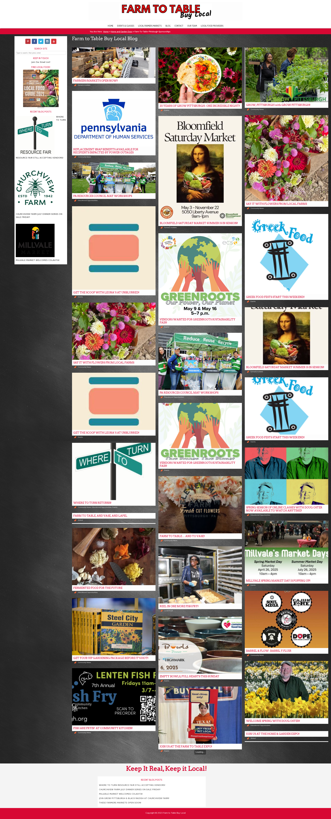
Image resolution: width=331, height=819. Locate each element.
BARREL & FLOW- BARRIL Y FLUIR (268, 650)
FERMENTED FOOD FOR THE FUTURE (97, 588)
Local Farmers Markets (150, 25)
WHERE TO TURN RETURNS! (92, 502)
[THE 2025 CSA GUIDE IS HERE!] (286, 774)
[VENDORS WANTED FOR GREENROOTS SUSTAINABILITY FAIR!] (200, 275)
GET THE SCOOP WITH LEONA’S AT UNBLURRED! (106, 292)
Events (166, 110)
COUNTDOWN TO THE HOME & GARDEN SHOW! (192, 816)
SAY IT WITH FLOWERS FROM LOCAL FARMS (276, 203)
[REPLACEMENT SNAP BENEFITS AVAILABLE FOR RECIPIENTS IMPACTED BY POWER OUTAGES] (114, 119)
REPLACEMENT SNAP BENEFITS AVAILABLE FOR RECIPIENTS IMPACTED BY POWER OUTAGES (105, 151)
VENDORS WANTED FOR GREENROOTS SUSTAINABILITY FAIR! (197, 321)
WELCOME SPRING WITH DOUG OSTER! (273, 721)
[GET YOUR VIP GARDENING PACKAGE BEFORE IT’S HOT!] (114, 626)
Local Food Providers (212, 25)
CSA (252, 810)
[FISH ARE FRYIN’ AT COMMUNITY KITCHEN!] (114, 696)
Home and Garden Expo (121, 31)
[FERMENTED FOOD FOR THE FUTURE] (114, 556)
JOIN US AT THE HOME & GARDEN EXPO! (272, 733)
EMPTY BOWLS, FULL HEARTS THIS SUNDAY (189, 676)
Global (80, 520)
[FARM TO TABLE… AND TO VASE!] (200, 504)
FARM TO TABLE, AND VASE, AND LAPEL (100, 515)
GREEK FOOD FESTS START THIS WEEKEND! (275, 297)
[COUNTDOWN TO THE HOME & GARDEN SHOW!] (200, 785)
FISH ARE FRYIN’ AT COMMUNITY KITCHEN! (103, 728)
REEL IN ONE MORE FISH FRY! (179, 606)
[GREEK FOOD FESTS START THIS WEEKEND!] (286, 254)
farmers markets (84, 85)
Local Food (168, 611)
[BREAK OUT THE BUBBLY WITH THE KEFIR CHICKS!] (114, 766)
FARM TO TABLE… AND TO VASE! (182, 536)
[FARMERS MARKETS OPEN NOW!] (114, 62)
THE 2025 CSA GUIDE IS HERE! (265, 806)
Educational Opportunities (88, 200)
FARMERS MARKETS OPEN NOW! (95, 80)
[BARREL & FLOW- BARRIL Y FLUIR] (286, 619)
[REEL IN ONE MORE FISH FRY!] (200, 574)
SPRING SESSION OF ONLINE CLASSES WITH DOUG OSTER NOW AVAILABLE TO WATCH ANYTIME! (284, 509)
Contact (178, 25)
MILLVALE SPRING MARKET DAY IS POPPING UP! (278, 580)
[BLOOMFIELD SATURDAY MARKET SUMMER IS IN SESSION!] (200, 168)
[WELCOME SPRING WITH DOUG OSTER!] (286, 689)
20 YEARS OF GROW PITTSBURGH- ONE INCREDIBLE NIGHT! (200, 105)
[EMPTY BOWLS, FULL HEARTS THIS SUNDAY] (200, 645)
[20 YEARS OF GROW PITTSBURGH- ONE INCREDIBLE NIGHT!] (200, 75)
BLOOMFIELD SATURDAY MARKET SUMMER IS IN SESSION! (199, 223)
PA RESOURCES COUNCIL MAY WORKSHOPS (102, 196)
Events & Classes (125, 25)
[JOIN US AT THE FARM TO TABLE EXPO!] (200, 715)
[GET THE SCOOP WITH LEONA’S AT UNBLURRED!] (114, 248)
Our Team (192, 25)
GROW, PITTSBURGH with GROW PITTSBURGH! (278, 105)
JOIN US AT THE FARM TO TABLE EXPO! (186, 746)
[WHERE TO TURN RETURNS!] (114, 471)
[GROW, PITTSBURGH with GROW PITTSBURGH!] (286, 74)
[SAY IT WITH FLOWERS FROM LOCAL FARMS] (286, 158)
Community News (257, 109)
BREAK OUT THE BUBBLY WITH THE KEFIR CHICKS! (108, 798)
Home (110, 25)
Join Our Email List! (40, 62)
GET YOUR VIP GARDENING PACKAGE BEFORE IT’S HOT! (110, 658)
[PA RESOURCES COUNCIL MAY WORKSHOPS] (114, 178)
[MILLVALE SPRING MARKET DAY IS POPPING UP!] (286, 549)
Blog (168, 25)
